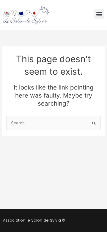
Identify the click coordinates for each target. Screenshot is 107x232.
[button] (99, 14)
